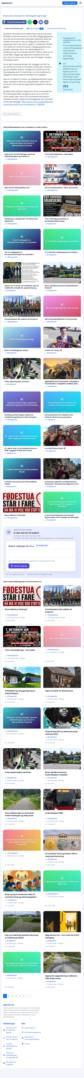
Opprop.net (6, 3)
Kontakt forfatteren (12, 114)
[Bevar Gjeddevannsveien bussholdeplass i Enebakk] (62, 277)
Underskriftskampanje (13, 28)
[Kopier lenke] (46, 22)
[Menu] (80, 3)
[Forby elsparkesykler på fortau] (22, 372)
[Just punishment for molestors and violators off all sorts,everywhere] (62, 406)
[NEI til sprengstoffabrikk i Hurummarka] (62, 310)
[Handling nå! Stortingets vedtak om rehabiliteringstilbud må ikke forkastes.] (22, 406)
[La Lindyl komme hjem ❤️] (62, 439)
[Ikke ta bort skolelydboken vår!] (22, 178)
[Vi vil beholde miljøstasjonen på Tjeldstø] (62, 243)
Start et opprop (69, 3)
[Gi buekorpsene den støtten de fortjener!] (22, 310)
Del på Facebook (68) (16, 22)
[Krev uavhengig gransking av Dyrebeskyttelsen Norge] (62, 210)
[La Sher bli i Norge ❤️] (62, 341)
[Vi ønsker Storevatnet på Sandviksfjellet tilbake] (22, 473)
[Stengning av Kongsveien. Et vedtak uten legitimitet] (22, 210)
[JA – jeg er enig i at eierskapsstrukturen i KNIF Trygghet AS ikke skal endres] (22, 440)
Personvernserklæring (56, 28)
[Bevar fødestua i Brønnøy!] (22, 506)
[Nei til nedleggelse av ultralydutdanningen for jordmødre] (22, 244)
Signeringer (36, 28)
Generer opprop (20, 566)
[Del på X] (35, 22)
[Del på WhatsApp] (29, 22)
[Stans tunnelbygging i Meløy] (22, 341)
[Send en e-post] (40, 22)
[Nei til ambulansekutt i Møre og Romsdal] (62, 178)
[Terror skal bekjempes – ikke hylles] (62, 145)
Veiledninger (9, 1023)
